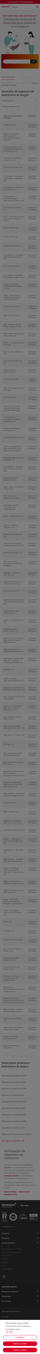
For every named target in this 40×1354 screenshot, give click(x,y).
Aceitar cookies (20, 1350)
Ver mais (9, 1332)
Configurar (20, 1337)
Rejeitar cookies (20, 1343)
